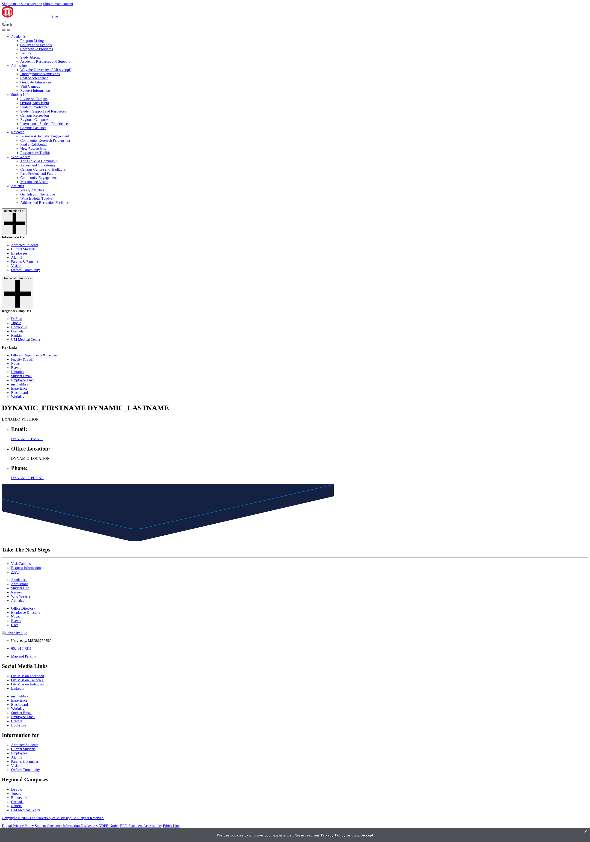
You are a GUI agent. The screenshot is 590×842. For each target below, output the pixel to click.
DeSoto (16, 319)
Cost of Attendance (34, 78)
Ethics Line (171, 826)
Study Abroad (30, 57)
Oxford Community (25, 270)
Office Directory (23, 608)
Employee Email (23, 380)
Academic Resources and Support (45, 61)
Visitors (16, 266)
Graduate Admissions (35, 82)
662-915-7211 (21, 648)
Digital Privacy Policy (18, 826)
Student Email (21, 376)
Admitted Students (24, 245)
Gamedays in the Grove (37, 194)
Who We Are (20, 157)
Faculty (25, 53)
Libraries (17, 372)
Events (16, 368)
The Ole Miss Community (39, 161)
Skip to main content (58, 4)
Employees (19, 253)
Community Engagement (38, 178)
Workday (17, 397)
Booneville (19, 327)
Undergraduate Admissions (40, 74)
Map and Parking (23, 656)
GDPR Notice (108, 826)
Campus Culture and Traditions (43, 169)
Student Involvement (35, 107)
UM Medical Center (25, 339)
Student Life (20, 95)
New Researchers (33, 149)
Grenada (17, 331)
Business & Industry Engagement (44, 136)
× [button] (586, 831)
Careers (16, 721)
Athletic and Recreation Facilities (44, 203)
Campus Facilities (33, 128)
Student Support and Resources (43, 111)
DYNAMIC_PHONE (27, 478)
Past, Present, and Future (38, 173)
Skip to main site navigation (22, 4)
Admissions (19, 66)
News (15, 363)
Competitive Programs (36, 49)
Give (54, 16)
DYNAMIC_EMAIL (27, 439)
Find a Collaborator (34, 144)
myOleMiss (19, 384)
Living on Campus (33, 99)
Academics (19, 37)
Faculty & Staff (22, 359)
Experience (19, 388)
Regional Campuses (34, 120)
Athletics (17, 186)
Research (17, 132)
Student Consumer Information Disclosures (66, 826)
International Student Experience (44, 124)
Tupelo (16, 323)
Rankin (16, 335)
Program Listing (32, 41)
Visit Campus (30, 86)
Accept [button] (367, 835)
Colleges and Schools (36, 45)
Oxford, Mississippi (34, 103)
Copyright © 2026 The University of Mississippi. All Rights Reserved (53, 818)
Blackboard (19, 392)
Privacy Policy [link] (333, 835)
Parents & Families (24, 262)
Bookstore (18, 725)
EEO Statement (131, 826)
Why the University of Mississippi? (45, 70)
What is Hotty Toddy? (36, 198)
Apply (15, 572)
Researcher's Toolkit (35, 153)
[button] (4, 21)
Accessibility (152, 826)
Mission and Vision (34, 182)
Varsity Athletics (32, 190)
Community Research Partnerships (45, 140)
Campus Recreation (34, 115)
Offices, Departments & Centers (34, 355)
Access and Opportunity (38, 165)
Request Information (35, 90)
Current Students (23, 249)
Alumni (16, 257)
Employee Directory (26, 612)
